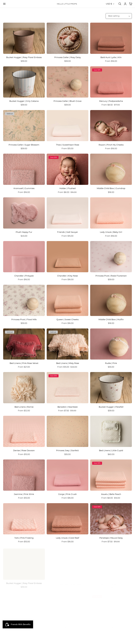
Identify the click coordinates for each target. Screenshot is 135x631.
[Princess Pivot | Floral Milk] (24, 300)
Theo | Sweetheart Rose (67, 144)
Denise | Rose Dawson (24, 450)
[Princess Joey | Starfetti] (67, 431)
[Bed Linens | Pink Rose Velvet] (24, 344)
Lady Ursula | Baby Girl (111, 232)
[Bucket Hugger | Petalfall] (111, 387)
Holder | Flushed (67, 188)
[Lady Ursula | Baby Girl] (111, 213)
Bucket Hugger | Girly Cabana (24, 101)
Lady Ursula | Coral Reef (67, 538)
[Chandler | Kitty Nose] (67, 256)
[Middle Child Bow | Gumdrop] (111, 169)
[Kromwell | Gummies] (24, 169)
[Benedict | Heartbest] (67, 387)
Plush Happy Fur (24, 232)
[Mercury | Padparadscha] (111, 82)
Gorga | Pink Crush (67, 494)
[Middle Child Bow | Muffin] (111, 300)
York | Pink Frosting (23, 538)
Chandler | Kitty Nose (67, 275)
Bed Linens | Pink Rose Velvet (24, 363)
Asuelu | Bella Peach (111, 494)
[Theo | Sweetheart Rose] (67, 125)
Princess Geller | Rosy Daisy (67, 57)
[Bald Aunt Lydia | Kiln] (111, 38)
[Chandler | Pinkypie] (24, 256)
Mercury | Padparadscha (111, 101)
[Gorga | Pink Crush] (67, 475)
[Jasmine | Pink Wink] (24, 475)
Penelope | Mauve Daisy (111, 538)
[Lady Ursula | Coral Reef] (67, 518)
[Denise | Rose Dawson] (24, 431)
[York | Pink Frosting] (24, 518)
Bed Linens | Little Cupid (111, 450)
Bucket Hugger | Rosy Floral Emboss (24, 57)
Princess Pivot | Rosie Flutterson (111, 275)
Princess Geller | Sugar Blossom (24, 144)
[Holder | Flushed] (67, 169)
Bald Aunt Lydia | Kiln (111, 57)
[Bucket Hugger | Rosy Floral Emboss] (24, 38)
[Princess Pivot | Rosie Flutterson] (111, 256)
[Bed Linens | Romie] (24, 387)
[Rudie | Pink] (111, 344)
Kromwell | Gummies (24, 188)
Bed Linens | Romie (24, 407)
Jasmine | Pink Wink (24, 494)
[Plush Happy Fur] (24, 213)
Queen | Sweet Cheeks (67, 319)
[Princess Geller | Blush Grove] (67, 82)
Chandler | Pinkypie (24, 275)
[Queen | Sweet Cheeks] (67, 300)
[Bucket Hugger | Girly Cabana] (24, 82)
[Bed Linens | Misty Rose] (67, 344)
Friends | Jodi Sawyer (67, 232)
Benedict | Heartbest (67, 407)
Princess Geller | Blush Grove (67, 101)
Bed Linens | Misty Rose (67, 363)
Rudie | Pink (111, 363)
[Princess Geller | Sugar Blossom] (24, 125)
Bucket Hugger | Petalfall (111, 407)
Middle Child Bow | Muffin (111, 319)
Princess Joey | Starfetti (67, 450)
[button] (4, 3)
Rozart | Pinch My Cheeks (111, 144)
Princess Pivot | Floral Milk (24, 319)
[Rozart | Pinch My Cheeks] (111, 125)
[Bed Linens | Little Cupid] (111, 431)
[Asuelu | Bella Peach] (111, 475)
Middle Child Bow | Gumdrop (111, 188)
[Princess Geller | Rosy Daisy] (67, 38)
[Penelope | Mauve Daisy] (111, 518)
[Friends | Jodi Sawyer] (67, 213)
